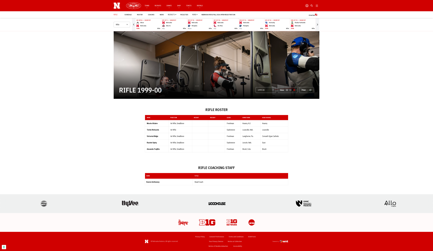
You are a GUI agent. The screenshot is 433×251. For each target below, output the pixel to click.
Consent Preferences (216, 237)
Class (229, 117)
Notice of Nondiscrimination (218, 246)
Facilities (184, 15)
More (194, 15)
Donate (169, 6)
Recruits (158, 6)
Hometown (246, 117)
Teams (147, 6)
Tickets (188, 6)
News (162, 15)
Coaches (151, 15)
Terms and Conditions (236, 237)
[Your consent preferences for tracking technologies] (4, 247)
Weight (212, 117)
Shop (179, 6)
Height (196, 117)
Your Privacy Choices (216, 241)
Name (148, 117)
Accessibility (237, 246)
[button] (134, 24)
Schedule (128, 15)
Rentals (200, 6)
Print (304, 90)
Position (173, 117)
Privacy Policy (200, 237)
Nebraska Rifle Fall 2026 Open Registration (218, 15)
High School (266, 117)
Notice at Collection (235, 241)
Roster (140, 15)
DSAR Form (252, 237)
